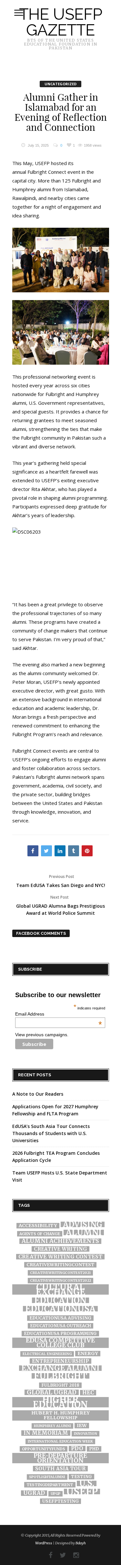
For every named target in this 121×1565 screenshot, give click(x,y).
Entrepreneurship (60, 1361)
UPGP (55, 1494)
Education (60, 1300)
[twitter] (46, 850)
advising (82, 1224)
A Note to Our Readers (37, 1094)
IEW (82, 1425)
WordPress (43, 1543)
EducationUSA (60, 1308)
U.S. (86, 1483)
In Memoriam (46, 1433)
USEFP (82, 1491)
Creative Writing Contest (60, 1256)
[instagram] (73, 1555)
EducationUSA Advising (60, 1318)
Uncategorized (60, 83)
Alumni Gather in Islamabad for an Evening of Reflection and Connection (61, 112)
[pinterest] (87, 850)
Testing (81, 1476)
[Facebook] (47, 1555)
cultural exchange (60, 1289)
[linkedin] (60, 850)
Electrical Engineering (47, 1354)
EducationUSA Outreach (60, 1326)
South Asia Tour (60, 1468)
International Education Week (60, 1441)
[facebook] (32, 850)
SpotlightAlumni (47, 1477)
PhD (94, 1449)
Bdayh (81, 1543)
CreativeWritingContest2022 (60, 1280)
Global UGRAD (51, 1392)
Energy (87, 1353)
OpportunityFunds (43, 1448)
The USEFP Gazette (60, 22)
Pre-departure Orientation (60, 1458)
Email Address (58, 1014)
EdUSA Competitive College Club (60, 1343)
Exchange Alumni (60, 1368)
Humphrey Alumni (52, 1426)
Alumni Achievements (60, 1241)
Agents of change (39, 1233)
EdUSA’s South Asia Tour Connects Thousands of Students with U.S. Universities (51, 1133)
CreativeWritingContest (60, 1265)
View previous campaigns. (41, 1034)
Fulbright (60, 1376)
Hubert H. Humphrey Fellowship (60, 1415)
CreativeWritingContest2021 (60, 1273)
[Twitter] (59, 1555)
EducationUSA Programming (60, 1333)
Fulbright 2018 (60, 1385)
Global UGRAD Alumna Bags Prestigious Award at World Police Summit (60, 905)
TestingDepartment (49, 1484)
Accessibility (38, 1225)
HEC (88, 1392)
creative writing (60, 1249)
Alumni (84, 1232)
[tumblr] (73, 850)
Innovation (85, 1434)
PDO (77, 1448)
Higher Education (60, 1402)
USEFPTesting (60, 1501)
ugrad (34, 1493)
